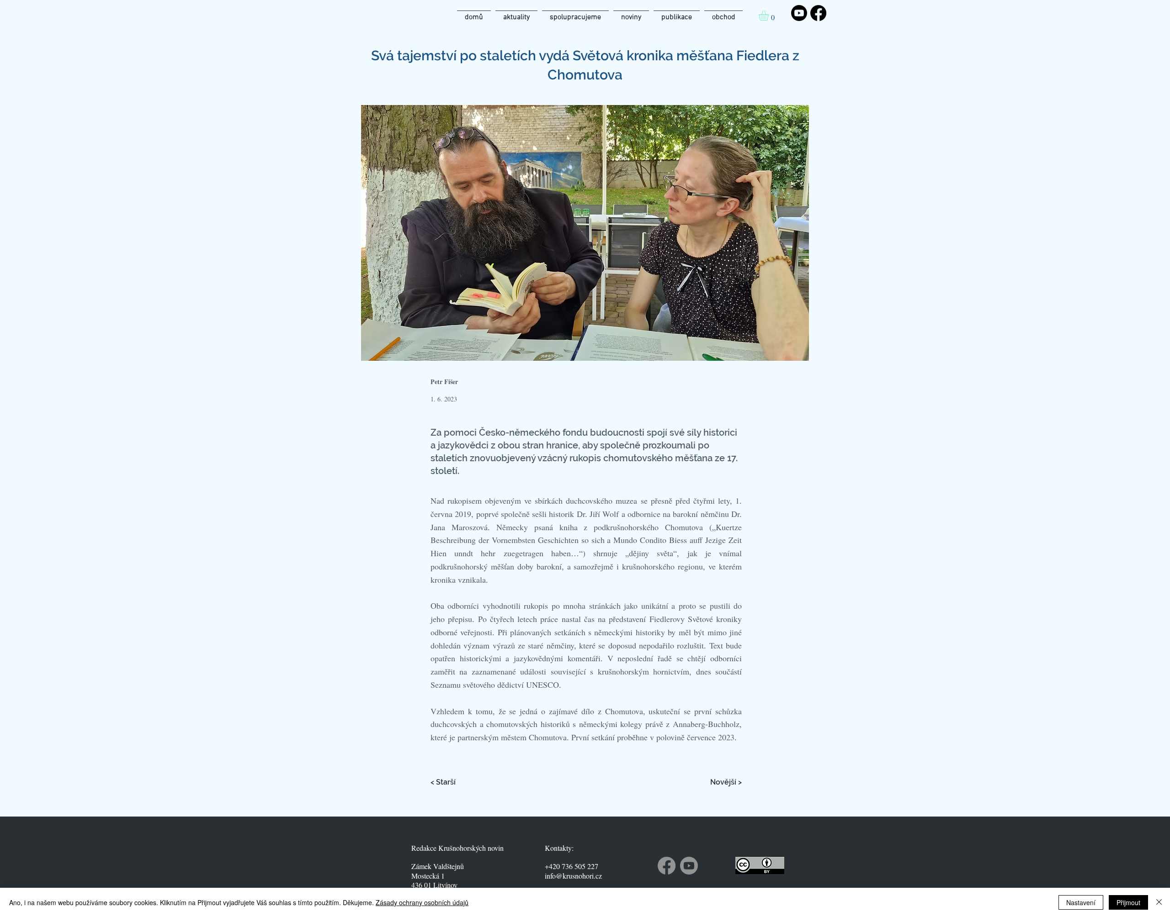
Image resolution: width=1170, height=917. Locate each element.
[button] (770, 16)
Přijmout (1128, 902)
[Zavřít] (1159, 902)
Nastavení (1081, 902)
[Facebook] (818, 13)
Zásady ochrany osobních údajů (422, 902)
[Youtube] (799, 13)
